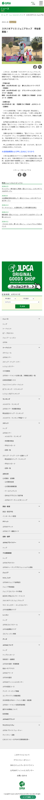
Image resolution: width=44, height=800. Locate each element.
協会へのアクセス (8, 668)
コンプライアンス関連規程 (11, 696)
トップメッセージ (9, 655)
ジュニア (5, 572)
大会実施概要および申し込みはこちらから (18, 151)
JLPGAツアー (7, 357)
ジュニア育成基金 (8, 587)
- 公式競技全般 (9, 482)
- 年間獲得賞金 (9, 441)
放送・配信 (6, 506)
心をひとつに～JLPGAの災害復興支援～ (16, 739)
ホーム (3, 15)
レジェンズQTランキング (11, 394)
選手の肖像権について (10, 709)
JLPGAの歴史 (7, 677)
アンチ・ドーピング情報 (11, 691)
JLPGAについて (8, 645)
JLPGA (5, 342)
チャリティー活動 (8, 735)
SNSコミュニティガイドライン (22, 765)
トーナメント (7, 329)
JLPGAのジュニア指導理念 (12, 582)
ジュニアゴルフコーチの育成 (12, 591)
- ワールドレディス (10, 491)
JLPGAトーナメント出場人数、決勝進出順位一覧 (19, 375)
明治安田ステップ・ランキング (13, 413)
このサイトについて (22, 754)
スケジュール (7, 353)
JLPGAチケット (8, 527)
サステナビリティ (8, 725)
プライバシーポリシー (22, 760)
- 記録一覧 (7, 450)
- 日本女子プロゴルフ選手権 (13, 495)
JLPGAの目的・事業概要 (11, 664)
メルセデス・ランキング (11, 404)
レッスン (6, 615)
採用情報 (6, 714)
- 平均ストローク (9, 445)
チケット (6, 521)
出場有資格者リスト (9, 380)
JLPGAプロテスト (9, 563)
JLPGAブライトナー (9, 542)
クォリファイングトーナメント (13, 384)
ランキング (6, 399)
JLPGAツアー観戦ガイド (11, 531)
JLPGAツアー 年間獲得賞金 (12, 409)
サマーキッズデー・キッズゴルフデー (15, 605)
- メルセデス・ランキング (12, 436)
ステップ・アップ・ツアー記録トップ (15, 456)
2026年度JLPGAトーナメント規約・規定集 (17, 700)
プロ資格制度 (7, 553)
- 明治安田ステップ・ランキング (15, 459)
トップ (5, 324)
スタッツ (6, 423)
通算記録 (6, 474)
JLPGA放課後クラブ (9, 609)
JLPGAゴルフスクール (10, 625)
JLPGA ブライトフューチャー (12, 730)
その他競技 (6, 371)
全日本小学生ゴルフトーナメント (14, 596)
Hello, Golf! (6, 578)
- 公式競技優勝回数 (10, 486)
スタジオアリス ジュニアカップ (13, 600)
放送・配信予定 (8, 511)
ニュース (5, 319)
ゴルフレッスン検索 (9, 634)
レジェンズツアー (8, 366)
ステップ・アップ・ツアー (11, 362)
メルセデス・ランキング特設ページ (14, 418)
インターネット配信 (9, 516)
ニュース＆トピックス (16, 15)
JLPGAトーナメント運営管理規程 (14, 705)
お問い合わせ (22, 775)
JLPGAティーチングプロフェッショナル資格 (17, 567)
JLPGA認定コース (9, 686)
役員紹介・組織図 (9, 659)
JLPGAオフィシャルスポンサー (13, 682)
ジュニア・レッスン (9, 338)
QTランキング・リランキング (13, 389)
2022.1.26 (5, 22)
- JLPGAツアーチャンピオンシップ (15, 500)
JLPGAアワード (8, 673)
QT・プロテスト (8, 333)
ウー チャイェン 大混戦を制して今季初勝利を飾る (19, 207)
